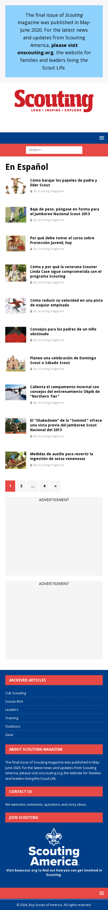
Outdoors (12, 726)
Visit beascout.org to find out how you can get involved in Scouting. (54, 872)
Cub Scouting (15, 693)
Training (11, 718)
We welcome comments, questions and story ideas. (46, 804)
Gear (9, 734)
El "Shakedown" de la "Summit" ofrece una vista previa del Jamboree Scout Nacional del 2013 (66, 425)
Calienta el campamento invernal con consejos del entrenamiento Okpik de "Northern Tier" (65, 391)
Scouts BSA (14, 701)
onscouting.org (50, 773)
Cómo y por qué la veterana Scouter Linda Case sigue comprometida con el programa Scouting (65, 271)
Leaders (11, 709)
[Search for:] (54, 149)
